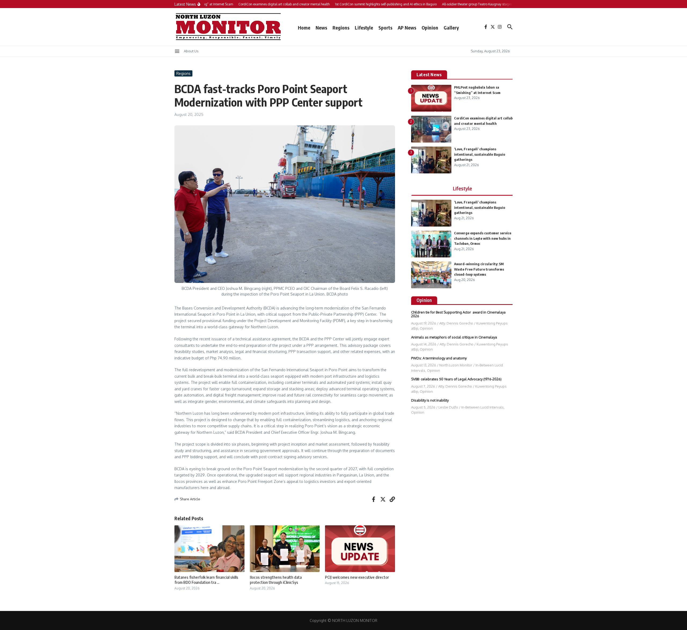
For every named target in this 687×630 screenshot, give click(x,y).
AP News (407, 27)
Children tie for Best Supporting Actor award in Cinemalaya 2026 (458, 314)
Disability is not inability (430, 400)
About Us (191, 51)
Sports (385, 27)
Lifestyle (364, 27)
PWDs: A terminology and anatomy (439, 358)
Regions (340, 27)
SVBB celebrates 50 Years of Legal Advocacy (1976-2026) (456, 379)
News (321, 27)
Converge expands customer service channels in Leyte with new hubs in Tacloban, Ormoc (482, 238)
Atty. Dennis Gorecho (456, 323)
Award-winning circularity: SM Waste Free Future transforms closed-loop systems (479, 269)
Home (304, 27)
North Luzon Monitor (455, 365)
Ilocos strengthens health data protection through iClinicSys (276, 580)
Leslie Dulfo (448, 407)
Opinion (430, 27)
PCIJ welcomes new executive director (357, 577)
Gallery (451, 27)
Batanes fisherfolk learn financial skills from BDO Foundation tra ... (206, 580)
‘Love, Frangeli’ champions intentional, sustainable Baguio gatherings (479, 154)
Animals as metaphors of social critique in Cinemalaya (454, 337)
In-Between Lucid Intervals (482, 407)
